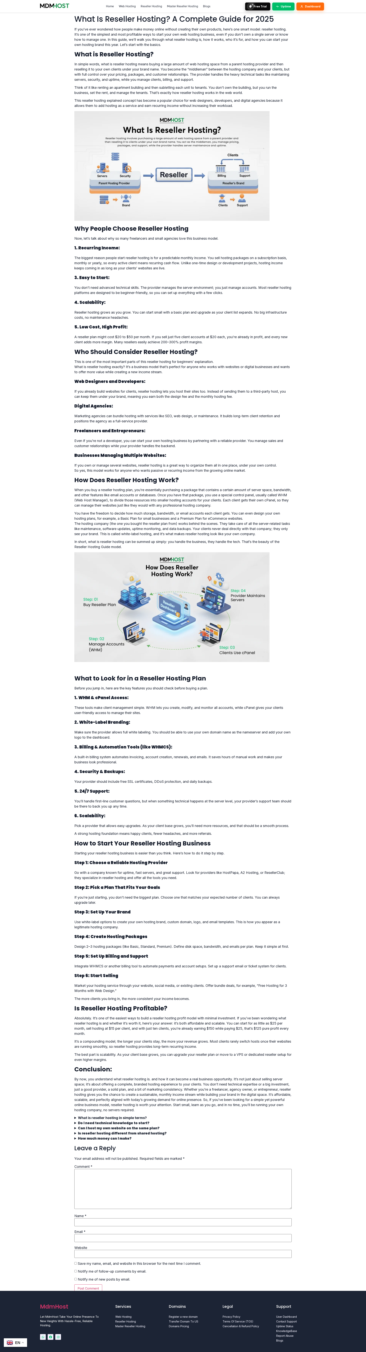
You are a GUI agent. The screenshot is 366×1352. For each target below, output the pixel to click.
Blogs (206, 6)
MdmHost (54, 1306)
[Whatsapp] (43, 1337)
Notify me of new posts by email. (104, 1279)
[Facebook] (50, 1337)
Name (80, 1216)
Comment (83, 1166)
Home (110, 6)
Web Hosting (127, 6)
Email (80, 1232)
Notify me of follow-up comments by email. (112, 1271)
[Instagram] (58, 1337)
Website (80, 1248)
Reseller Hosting (151, 6)
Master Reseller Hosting (182, 6)
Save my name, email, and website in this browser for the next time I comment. (139, 1263)
